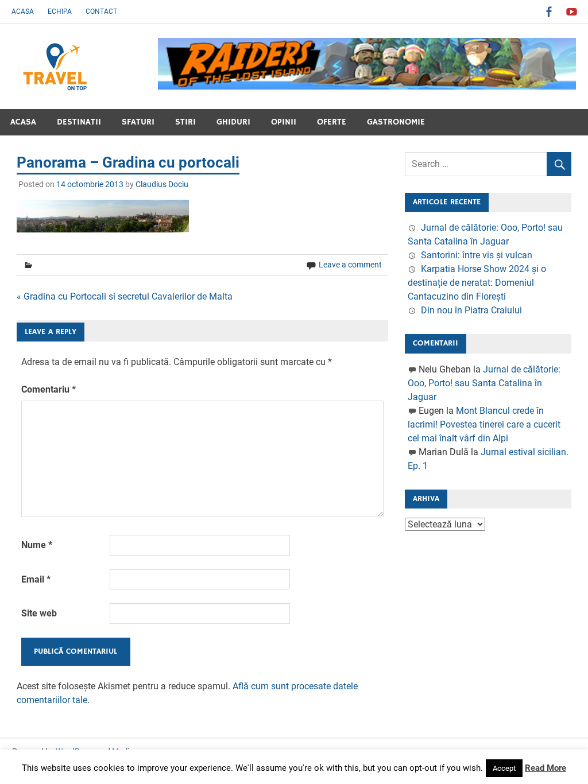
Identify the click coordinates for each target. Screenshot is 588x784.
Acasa (22, 11)
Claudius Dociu (162, 184)
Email (36, 579)
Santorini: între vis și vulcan (476, 255)
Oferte (331, 122)
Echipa (60, 11)
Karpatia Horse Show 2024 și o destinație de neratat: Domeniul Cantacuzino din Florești (477, 282)
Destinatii (79, 122)
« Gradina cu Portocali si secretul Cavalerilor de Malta (125, 296)
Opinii (283, 122)
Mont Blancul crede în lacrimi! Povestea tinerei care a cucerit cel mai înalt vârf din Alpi (484, 424)
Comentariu (48, 389)
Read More (545, 768)
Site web (39, 613)
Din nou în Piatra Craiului (471, 310)
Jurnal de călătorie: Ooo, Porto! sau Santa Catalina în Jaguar (484, 383)
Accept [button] (504, 768)
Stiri (185, 122)
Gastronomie (396, 122)
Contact (101, 11)
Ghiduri (233, 122)
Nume (36, 545)
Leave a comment (350, 264)
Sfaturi (138, 122)
